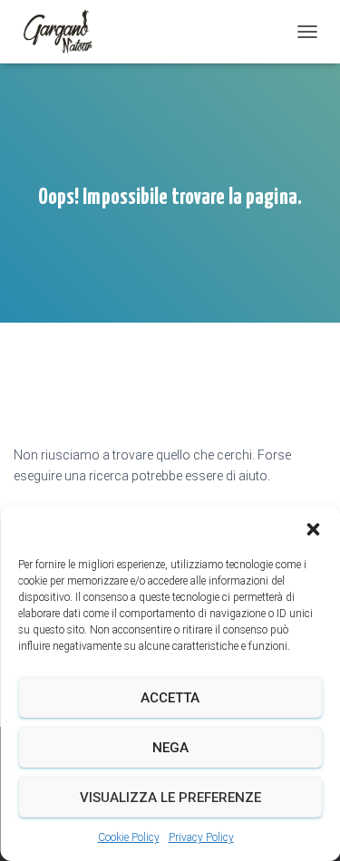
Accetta (170, 698)
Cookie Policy (129, 837)
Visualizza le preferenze (170, 797)
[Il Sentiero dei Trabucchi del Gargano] (65, 31)
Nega (170, 748)
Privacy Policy (201, 837)
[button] (313, 529)
